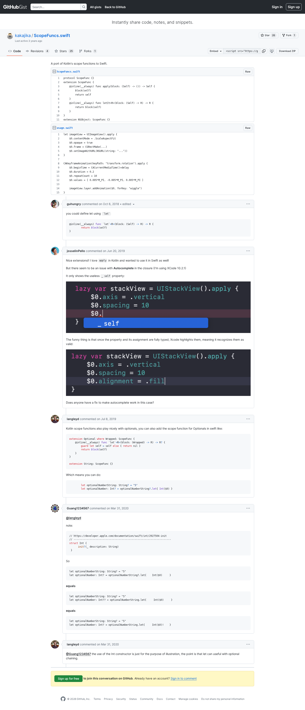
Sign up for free (68, 678)
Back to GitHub (115, 7)
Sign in (277, 7)
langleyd (73, 419)
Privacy (108, 698)
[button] (263, 51)
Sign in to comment (184, 678)
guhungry (74, 204)
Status (133, 698)
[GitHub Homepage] (63, 699)
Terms (97, 698)
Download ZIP (287, 51)
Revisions (39, 51)
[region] (152, 99)
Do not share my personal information (222, 698)
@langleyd (73, 518)
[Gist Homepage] (15, 6)
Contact (170, 698)
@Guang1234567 (78, 654)
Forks (90, 51)
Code (17, 51)
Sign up (294, 7)
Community (146, 698)
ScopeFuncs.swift (52, 35)
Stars (66, 51)
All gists (95, 7)
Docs (160, 698)
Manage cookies (188, 698)
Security (121, 698)
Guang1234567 (78, 508)
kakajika (23, 35)
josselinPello (76, 251)
